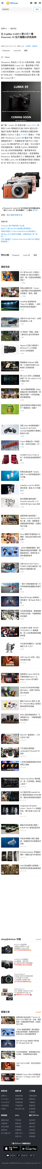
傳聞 (25, 50)
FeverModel (5, 1102)
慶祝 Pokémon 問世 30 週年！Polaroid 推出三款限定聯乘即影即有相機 (30, 703)
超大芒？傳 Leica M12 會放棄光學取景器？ (16, 228)
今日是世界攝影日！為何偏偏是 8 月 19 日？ (30, 644)
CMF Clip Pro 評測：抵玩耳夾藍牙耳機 (30, 658)
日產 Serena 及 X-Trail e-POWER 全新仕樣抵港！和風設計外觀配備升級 (30, 566)
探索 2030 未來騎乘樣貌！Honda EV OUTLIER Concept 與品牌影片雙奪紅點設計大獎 (30, 429)
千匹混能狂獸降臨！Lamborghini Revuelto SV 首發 (30, 751)
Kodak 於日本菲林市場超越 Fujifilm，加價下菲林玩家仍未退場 (30, 690)
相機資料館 (19, 1096)
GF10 (35, 210)
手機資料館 (19, 1102)
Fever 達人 (5, 1099)
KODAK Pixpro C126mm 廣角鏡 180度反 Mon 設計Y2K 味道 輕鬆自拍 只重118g (23, 991)
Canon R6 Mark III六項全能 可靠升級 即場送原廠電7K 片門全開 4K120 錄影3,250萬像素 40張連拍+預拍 (23, 977)
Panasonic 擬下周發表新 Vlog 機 (12, 225)
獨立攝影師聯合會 (14, 214)
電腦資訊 (32, 1105)
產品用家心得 (19, 1109)
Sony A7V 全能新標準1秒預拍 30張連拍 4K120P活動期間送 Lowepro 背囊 (23, 947)
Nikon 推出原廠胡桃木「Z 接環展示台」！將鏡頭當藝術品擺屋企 (30, 717)
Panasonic (6, 50)
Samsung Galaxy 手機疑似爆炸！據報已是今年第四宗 (30, 853)
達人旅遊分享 (5, 1133)
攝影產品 (32, 1099)
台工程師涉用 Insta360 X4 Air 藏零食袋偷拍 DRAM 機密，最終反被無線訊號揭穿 (30, 795)
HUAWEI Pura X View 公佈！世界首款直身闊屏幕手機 (30, 457)
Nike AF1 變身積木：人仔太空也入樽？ (30, 736)
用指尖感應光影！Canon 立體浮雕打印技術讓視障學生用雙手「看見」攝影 (30, 291)
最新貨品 (18, 1123)
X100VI (24, 134)
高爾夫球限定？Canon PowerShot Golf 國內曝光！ (19, 231)
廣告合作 (32, 1126)
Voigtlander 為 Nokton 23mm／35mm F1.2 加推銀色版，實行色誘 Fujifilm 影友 (30, 809)
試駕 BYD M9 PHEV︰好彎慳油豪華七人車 (30, 319)
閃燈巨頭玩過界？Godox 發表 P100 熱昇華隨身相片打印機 (30, 474)
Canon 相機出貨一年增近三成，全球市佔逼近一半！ (30, 442)
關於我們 (32, 1120)
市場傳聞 (28, 46)
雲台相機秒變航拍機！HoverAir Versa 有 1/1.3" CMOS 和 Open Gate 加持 (30, 501)
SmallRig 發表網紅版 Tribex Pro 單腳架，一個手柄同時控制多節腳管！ (30, 304)
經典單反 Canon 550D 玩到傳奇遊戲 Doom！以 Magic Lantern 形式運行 (29, 677)
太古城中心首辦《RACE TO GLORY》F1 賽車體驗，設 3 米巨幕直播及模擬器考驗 (30, 631)
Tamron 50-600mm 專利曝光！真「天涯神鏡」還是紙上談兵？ (30, 781)
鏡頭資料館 (19, 1099)
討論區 (3, 1109)
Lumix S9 (17, 50)
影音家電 (32, 1109)
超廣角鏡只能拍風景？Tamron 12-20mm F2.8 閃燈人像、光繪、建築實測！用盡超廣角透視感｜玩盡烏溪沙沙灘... (30, 520)
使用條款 (32, 1133)
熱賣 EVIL (18, 1136)
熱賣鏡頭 (18, 1130)
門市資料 (18, 1120)
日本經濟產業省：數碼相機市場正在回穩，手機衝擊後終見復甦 (30, 613)
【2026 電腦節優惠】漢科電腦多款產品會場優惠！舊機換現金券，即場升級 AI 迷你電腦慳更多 (30, 551)
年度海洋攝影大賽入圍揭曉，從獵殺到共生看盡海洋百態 (30, 841)
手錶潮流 (32, 1112)
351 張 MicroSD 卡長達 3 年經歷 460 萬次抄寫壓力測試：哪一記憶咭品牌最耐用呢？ (30, 276)
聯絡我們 (32, 1123)
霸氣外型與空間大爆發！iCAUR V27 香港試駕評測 (30, 826)
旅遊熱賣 (4, 1123)
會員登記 (32, 1130)
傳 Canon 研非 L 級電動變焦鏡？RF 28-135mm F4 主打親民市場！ (30, 378)
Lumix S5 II (31, 125)
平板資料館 (19, 1105)
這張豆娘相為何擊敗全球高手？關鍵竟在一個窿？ (30, 406)
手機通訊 (32, 1102)
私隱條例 (32, 1136)
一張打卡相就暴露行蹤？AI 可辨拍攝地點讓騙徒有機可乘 (30, 586)
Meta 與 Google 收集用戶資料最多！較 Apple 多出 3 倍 (30, 600)
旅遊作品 (4, 1130)
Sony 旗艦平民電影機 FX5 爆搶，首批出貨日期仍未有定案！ (30, 537)
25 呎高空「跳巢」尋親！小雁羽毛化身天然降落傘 (30, 333)
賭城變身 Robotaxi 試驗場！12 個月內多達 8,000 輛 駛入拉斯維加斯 (29, 365)
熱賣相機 (18, 1126)
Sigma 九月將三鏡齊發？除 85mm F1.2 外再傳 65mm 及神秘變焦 (29, 348)
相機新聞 (34, 46)
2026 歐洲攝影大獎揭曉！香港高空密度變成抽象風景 (30, 866)
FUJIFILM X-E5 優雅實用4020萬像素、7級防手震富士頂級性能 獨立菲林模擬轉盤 (23, 962)
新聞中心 (4, 28)
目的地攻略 (5, 1126)
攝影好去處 (5, 1120)
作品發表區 (5, 1105)
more (37, 939)
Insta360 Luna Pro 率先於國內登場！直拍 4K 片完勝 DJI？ (30, 488)
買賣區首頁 (33, 1096)
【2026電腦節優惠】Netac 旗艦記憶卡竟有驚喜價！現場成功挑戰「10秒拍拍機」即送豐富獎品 (30, 393)
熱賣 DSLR (19, 1133)
